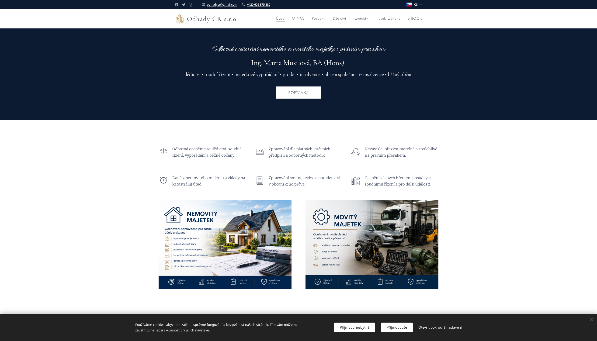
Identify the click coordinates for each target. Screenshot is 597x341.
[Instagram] (191, 5)
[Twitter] (184, 5)
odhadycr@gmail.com (222, 4)
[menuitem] (281, 19)
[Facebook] (177, 5)
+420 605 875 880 (258, 4)
